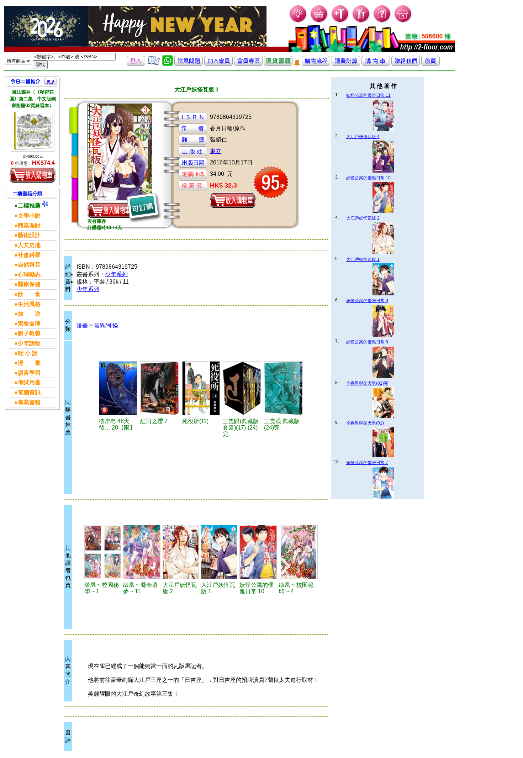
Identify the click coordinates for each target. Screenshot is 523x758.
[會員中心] (361, 22)
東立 (215, 151)
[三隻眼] (283, 388)
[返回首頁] (430, 64)
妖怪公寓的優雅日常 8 (367, 341)
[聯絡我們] (405, 64)
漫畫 (82, 325)
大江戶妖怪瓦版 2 (363, 218)
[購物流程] (316, 64)
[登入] (136, 64)
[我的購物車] (319, 22)
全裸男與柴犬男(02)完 (367, 383)
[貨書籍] (278, 64)
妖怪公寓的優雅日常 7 (367, 462)
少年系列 (116, 274)
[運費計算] (346, 64)
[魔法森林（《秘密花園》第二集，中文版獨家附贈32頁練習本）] (32, 131)
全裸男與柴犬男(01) (365, 423)
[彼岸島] (118, 388)
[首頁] (403, 22)
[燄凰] (102, 552)
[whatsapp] (167, 64)
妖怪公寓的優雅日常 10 (368, 177)
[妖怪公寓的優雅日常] (258, 552)
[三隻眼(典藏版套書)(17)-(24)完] (242, 388)
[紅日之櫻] (160, 388)
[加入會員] (340, 22)
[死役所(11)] (201, 388)
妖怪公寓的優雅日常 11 (368, 95)
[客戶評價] (154, 64)
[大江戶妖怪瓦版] (181, 552)
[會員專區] (248, 64)
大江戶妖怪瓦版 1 (363, 259)
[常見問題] (382, 22)
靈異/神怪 (106, 325)
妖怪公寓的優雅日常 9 (367, 300)
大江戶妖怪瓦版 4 (363, 136)
